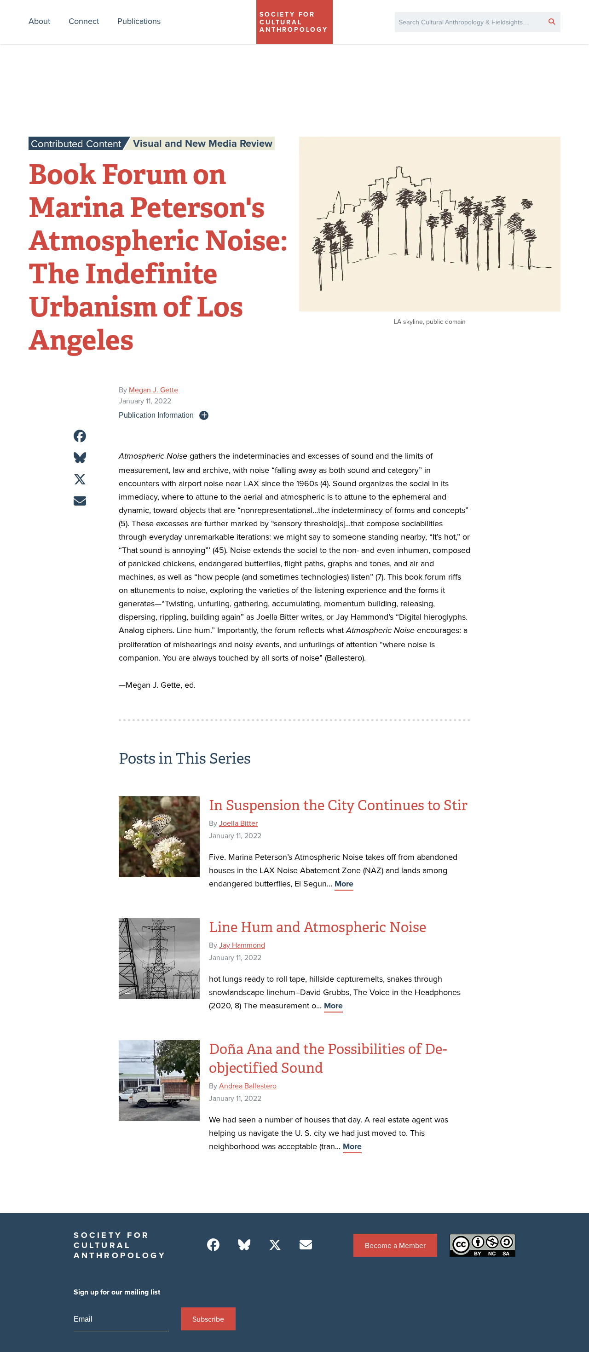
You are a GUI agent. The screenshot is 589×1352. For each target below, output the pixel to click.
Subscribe (208, 1319)
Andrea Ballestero (248, 1086)
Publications (139, 21)
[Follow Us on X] (275, 1245)
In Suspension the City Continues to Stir (338, 805)
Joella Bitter (238, 823)
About (39, 21)
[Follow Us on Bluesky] (244, 1245)
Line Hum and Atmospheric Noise (317, 927)
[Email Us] (306, 1245)
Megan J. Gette (153, 390)
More (344, 884)
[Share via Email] (80, 501)
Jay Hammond (242, 945)
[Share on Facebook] (80, 436)
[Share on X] (80, 479)
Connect (84, 21)
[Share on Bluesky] (80, 458)
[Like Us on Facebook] (213, 1245)
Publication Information (156, 415)
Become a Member (395, 1245)
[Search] (551, 21)
